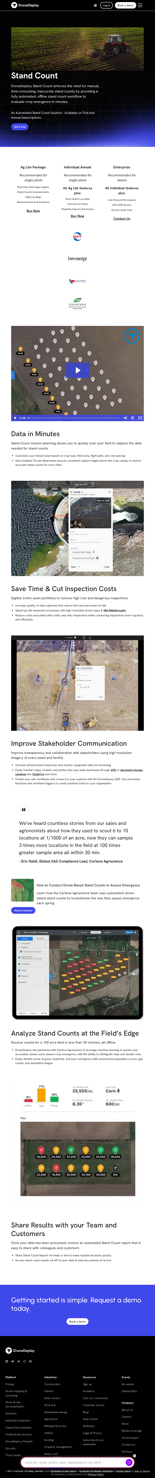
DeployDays (129, 1391)
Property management (58, 1447)
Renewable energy (55, 1412)
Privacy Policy (95, 1474)
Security (10, 1448)
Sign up (87, 1384)
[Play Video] (15, 418)
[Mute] (125, 418)
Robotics (11, 1413)
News (125, 1423)
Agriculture (51, 1419)
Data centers (52, 1398)
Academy (89, 1391)
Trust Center (13, 1455)
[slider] (74, 418)
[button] (95, 5)
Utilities (48, 1433)
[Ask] (129, 1462)
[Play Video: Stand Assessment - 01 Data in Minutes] (77, 370)
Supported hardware (18, 1427)
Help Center (90, 1419)
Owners (49, 1391)
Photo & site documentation (14, 1404)
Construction (52, 1384)
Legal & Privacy (92, 1433)
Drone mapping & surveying (16, 1393)
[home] (25, 5)
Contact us (128, 1444)
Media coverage (132, 1430)
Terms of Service (142, 1471)
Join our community (95, 1398)
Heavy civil (51, 1454)
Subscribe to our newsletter (93, 1442)
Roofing (48, 1440)
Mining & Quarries (55, 1426)
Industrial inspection (18, 1420)
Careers (127, 1416)
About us (127, 1410)
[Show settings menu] (132, 418)
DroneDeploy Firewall (19, 1441)
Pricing (9, 1384)
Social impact (130, 1437)
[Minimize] (134, 1455)
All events (128, 1384)
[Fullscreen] (140, 418)
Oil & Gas (50, 1405)
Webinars (89, 1426)
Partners (127, 1451)
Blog (85, 1412)
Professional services (18, 1434)
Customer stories (94, 1405)
